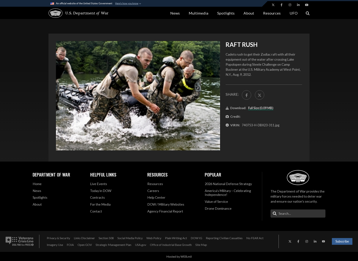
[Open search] (307, 13)
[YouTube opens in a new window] (307, 5)
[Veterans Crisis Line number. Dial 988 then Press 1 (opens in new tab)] (20, 241)
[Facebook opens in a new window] (281, 5)
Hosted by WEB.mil (179, 256)
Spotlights (226, 13)
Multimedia (198, 13)
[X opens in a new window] (273, 5)
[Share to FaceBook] (246, 95)
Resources (272, 13)
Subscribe (342, 241)
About (249, 13)
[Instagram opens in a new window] (290, 5)
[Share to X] (259, 95)
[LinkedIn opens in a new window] (298, 5)
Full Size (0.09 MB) (260, 108)
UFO (294, 13)
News (175, 13)
